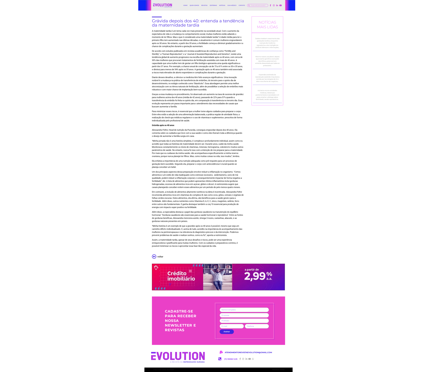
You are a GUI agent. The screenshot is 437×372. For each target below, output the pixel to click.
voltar (160, 256)
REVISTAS (204, 5)
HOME (185, 5)
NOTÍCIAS (222, 5)
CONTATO (242, 5)
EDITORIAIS (213, 5)
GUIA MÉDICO (231, 5)
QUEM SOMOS (194, 5)
